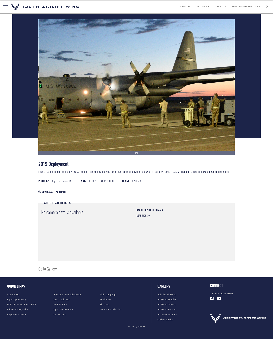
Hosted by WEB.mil (136, 326)
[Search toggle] (267, 6)
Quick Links (16, 286)
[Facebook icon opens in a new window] (212, 298)
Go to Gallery (47, 269)
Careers (163, 286)
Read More (142, 215)
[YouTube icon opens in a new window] (219, 298)
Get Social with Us (221, 293)
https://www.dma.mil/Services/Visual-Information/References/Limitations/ (169, 234)
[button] (4, 6)
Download (47, 192)
